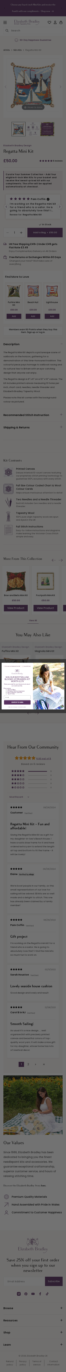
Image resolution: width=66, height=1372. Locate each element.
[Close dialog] (62, 664)
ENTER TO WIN (17, 702)
